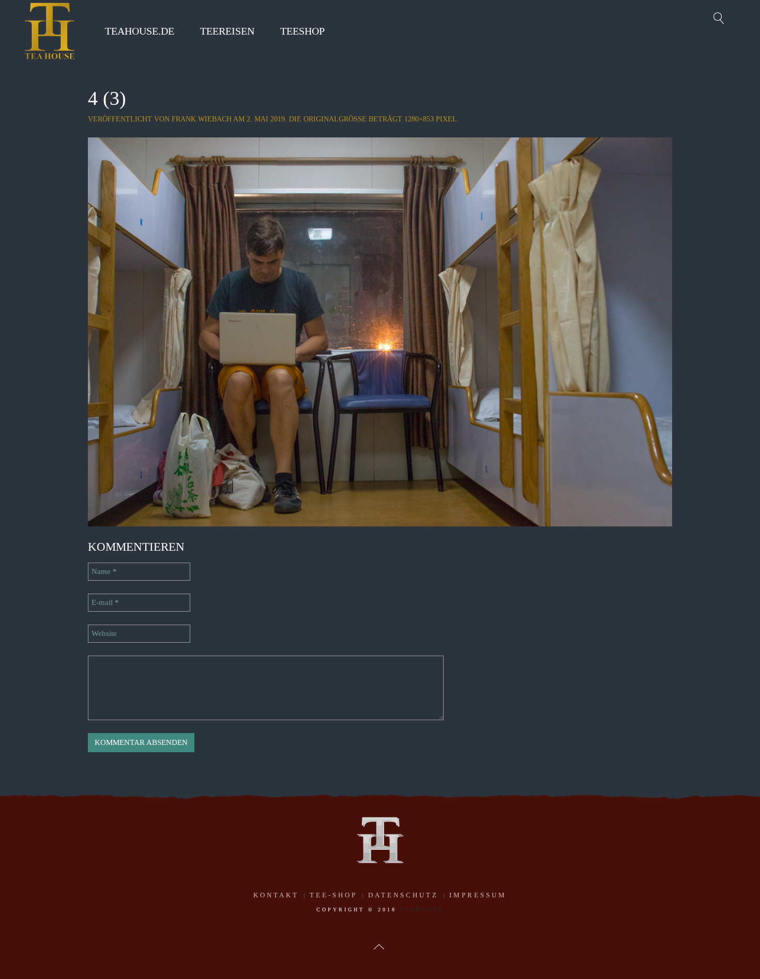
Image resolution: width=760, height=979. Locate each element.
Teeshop (302, 31)
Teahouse (422, 909)
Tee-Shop (333, 895)
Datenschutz (403, 895)
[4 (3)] (380, 331)
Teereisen (227, 31)
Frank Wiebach (202, 119)
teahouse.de (139, 31)
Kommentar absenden (141, 742)
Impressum (478, 895)
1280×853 (419, 119)
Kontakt (276, 895)
